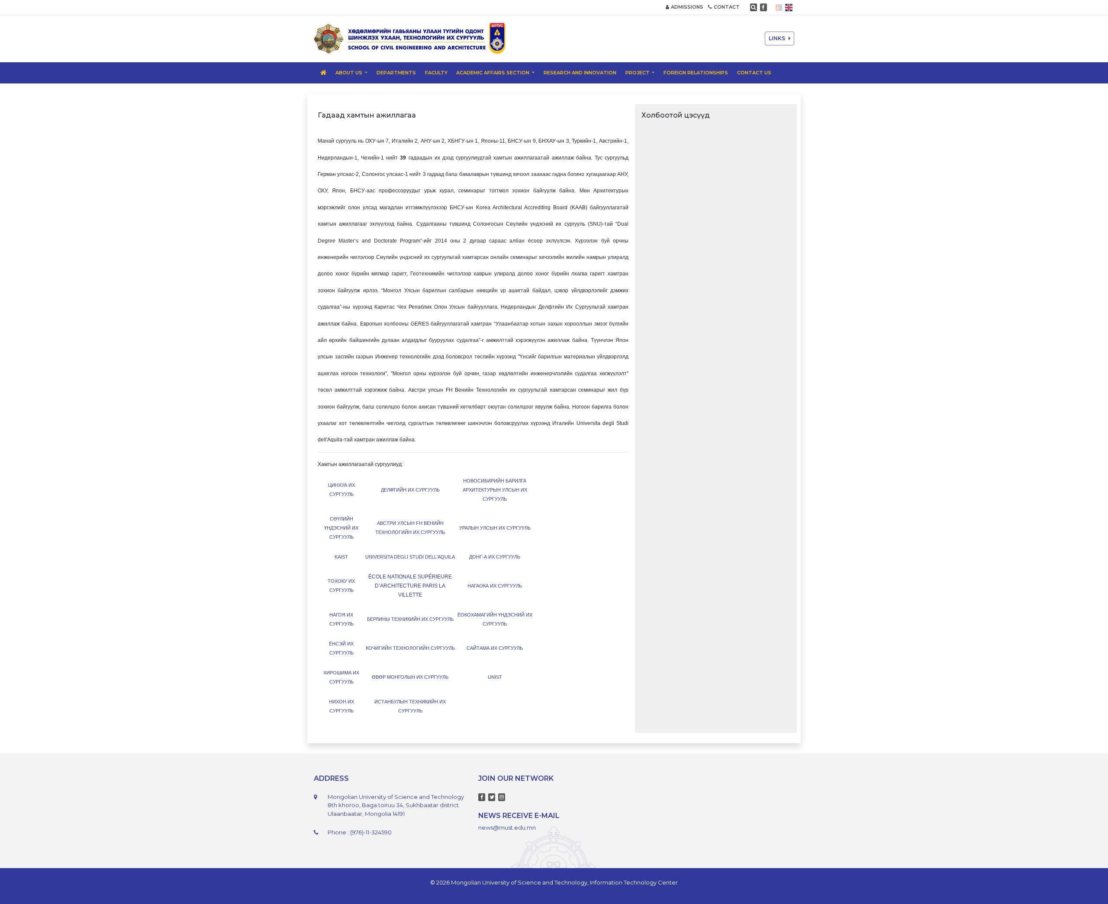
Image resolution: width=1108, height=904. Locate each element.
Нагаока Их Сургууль (494, 585)
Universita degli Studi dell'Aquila (410, 556)
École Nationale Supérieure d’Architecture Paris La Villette (410, 586)
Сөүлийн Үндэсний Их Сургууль (341, 528)
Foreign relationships (696, 73)
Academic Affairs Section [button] (493, 73)
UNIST (495, 677)
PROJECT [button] (638, 73)
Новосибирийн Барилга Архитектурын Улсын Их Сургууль (495, 490)
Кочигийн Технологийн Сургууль (410, 648)
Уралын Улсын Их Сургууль (495, 527)
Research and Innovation (580, 73)
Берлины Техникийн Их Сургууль (410, 619)
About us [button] (349, 73)
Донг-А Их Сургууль (494, 556)
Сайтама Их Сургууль (495, 648)
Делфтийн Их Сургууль (410, 489)
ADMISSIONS (687, 7)
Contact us (754, 73)
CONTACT (727, 7)
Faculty (436, 73)
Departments (396, 73)
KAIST (341, 556)
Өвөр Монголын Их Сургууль (410, 677)
